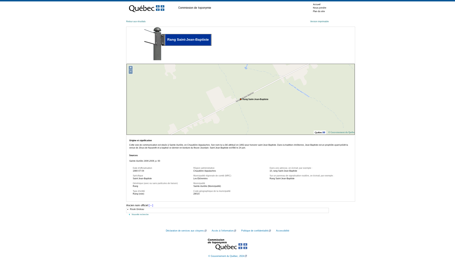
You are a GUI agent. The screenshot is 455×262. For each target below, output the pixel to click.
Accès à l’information (222, 230)
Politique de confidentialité (254, 230)
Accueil (316, 4)
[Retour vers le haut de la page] (446, 242)
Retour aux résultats (136, 21)
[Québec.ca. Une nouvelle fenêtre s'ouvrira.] (146, 7)
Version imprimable (319, 21)
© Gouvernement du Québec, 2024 (226, 256)
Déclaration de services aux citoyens (185, 230)
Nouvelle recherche (140, 214)
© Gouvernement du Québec (342, 132)
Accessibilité (282, 230)
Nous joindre (319, 7)
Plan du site (319, 11)
